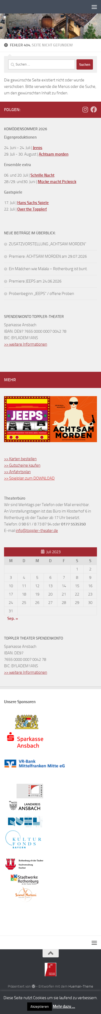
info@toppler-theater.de (37, 530)
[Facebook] (93, 109)
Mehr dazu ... (64, 1006)
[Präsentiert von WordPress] (33, 986)
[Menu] (94, 6)
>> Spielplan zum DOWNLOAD (29, 478)
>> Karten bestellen (20, 458)
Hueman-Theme (80, 986)
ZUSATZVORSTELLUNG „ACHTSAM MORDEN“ (47, 244)
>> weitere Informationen (25, 344)
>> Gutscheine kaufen (22, 465)
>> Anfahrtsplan (17, 471)
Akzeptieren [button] (39, 1007)
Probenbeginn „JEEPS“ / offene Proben (41, 293)
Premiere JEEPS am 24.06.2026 (35, 281)
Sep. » (12, 618)
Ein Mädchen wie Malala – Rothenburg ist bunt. (48, 268)
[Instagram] (85, 109)
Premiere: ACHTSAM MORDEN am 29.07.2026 (48, 256)
